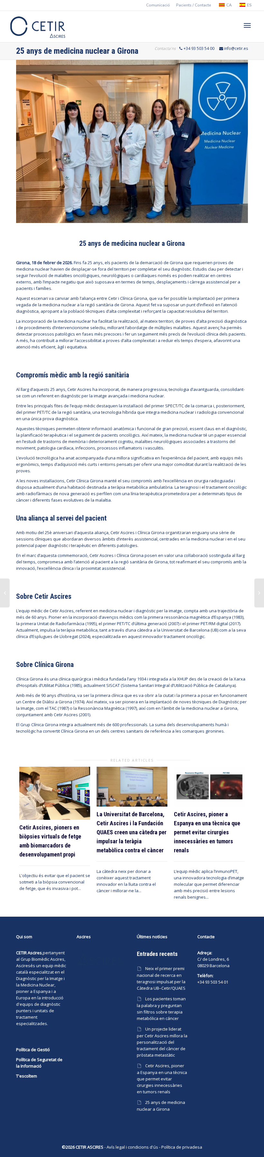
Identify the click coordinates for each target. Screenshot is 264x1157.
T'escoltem (26, 1076)
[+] (54, 793)
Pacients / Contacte (193, 5)
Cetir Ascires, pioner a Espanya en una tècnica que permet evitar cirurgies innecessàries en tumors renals (207, 832)
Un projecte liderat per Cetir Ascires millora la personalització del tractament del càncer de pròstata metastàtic (162, 1042)
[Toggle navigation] (247, 25)
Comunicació (158, 5)
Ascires (23, 965)
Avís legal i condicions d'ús (132, 1147)
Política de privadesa (181, 1147)
